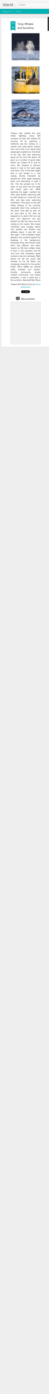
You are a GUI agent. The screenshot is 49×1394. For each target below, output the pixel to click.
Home (18, 11)
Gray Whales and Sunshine (25, 26)
